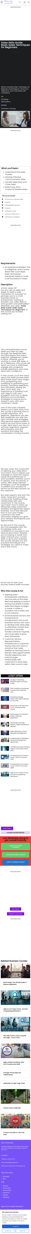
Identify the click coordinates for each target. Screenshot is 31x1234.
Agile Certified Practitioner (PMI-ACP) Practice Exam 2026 (13, 1063)
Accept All (15, 1226)
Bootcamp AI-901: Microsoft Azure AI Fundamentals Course (19, 707)
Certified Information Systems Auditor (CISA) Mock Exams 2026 (20, 748)
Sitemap (5, 1195)
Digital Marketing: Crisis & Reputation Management (18, 732)
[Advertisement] (15, 23)
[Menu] (2, 2)
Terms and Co (7, 1190)
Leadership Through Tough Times (14, 1083)
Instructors (6, 1197)
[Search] (20, 2)
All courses (6, 1176)
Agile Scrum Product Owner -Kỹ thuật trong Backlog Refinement (19, 774)
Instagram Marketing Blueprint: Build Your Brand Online (18, 681)
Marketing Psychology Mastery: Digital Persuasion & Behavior (19, 724)
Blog (4, 1178)
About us (5, 1185)
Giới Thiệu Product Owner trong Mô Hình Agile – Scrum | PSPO (14, 1037)
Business (4, 105)
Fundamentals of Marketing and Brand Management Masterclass (19, 740)
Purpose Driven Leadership (12, 1108)
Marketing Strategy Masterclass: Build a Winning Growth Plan (19, 699)
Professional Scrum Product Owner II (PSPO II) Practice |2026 (19, 766)
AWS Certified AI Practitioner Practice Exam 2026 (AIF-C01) (19, 690)
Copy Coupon (7, 828)
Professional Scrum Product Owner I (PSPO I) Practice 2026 (19, 757)
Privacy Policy (7, 1188)
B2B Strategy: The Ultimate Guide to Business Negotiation (19, 716)
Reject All (22, 1231)
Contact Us (6, 1192)
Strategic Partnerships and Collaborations (12, 1074)
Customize (8, 1231)
